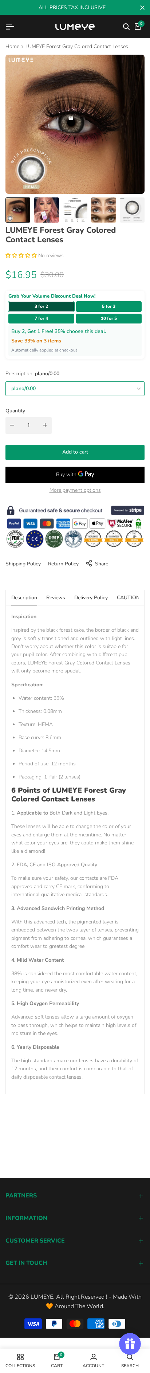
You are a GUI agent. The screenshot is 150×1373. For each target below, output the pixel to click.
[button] (21, 255)
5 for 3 (108, 306)
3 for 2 (41, 306)
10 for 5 (109, 318)
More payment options (75, 490)
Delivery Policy (91, 597)
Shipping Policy (23, 563)
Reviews (55, 597)
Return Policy (63, 563)
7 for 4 (41, 318)
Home (12, 46)
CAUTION (128, 597)
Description (24, 597)
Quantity (15, 410)
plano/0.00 (23, 388)
